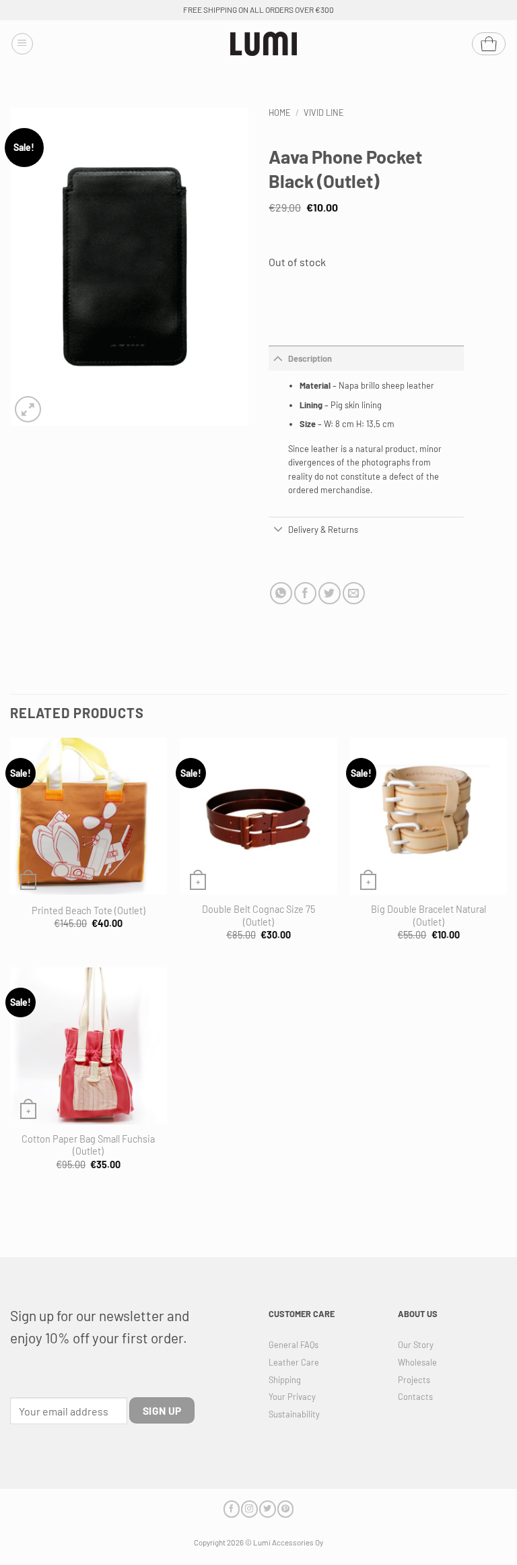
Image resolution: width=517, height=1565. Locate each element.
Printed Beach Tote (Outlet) (88, 910)
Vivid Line (324, 112)
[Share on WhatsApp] (281, 593)
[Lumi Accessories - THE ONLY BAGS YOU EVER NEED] (264, 44)
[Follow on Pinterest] (285, 1508)
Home (280, 112)
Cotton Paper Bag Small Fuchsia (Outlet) (88, 1145)
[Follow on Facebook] (231, 1508)
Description (310, 358)
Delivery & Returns (323, 529)
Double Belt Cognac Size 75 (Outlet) (258, 915)
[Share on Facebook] (305, 593)
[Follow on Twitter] (267, 1508)
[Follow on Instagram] (249, 1508)
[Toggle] (278, 358)
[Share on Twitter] (329, 593)
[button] (22, 44)
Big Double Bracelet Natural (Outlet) (428, 915)
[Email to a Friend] (354, 593)
